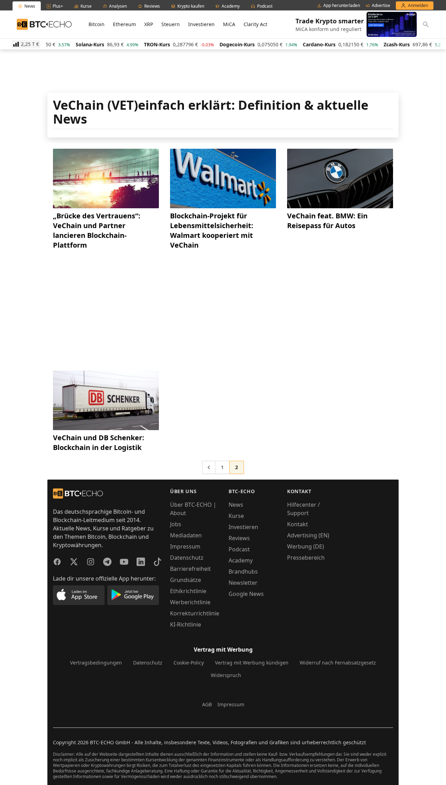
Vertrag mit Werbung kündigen (252, 662)
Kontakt (297, 524)
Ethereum (124, 24)
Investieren (201, 24)
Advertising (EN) (308, 535)
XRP (148, 24)
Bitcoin (97, 24)
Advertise (381, 5)
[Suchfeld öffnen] (425, 24)
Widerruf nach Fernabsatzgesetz (338, 662)
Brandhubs (243, 571)
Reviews (239, 538)
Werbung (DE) (305, 546)
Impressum (185, 546)
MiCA (229, 24)
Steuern (170, 24)
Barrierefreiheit (190, 569)
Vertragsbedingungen (96, 662)
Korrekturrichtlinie (194, 613)
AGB (207, 704)
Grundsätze (185, 580)
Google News (246, 594)
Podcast (239, 549)
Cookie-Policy (189, 662)
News (236, 504)
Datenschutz (186, 557)
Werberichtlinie (190, 602)
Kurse (236, 516)
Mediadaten (186, 535)
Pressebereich (306, 557)
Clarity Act (255, 24)
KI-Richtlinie (185, 624)
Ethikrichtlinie (188, 591)
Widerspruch (226, 675)
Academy (241, 560)
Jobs (175, 524)
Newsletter (243, 582)
